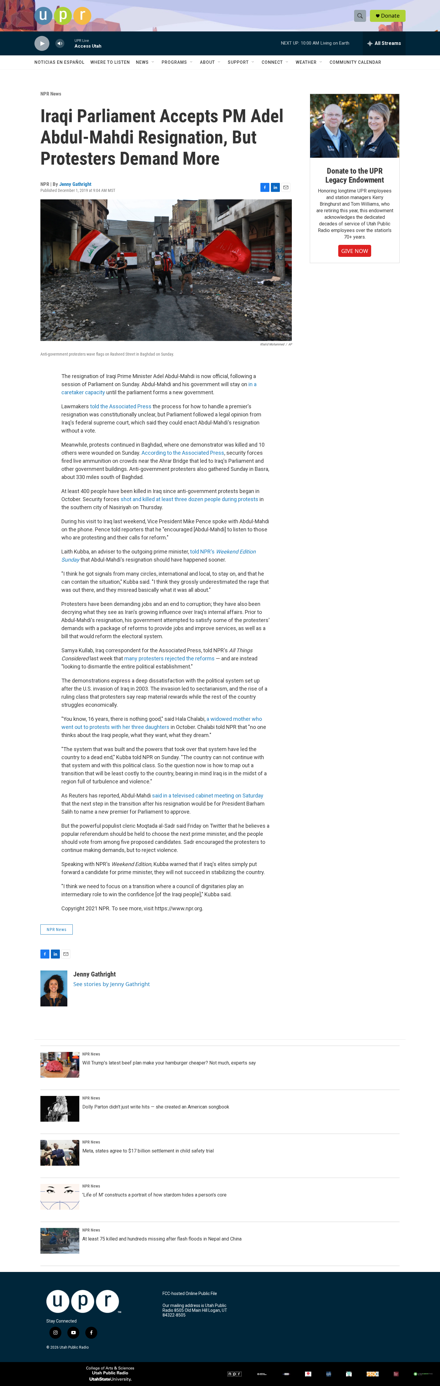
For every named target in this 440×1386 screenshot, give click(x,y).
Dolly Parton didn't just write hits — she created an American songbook (155, 1107)
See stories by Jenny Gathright (111, 984)
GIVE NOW (354, 250)
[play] (42, 43)
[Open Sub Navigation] (153, 62)
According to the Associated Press (183, 453)
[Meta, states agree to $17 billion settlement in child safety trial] (59, 1153)
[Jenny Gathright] (53, 988)
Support (238, 62)
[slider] (69, 43)
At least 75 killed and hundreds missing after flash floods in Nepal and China (162, 1239)
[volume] (60, 43)
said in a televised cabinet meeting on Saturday (207, 795)
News (142, 62)
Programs (174, 62)
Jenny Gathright (75, 184)
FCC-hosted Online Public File (190, 1293)
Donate (390, 16)
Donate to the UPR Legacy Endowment (354, 175)
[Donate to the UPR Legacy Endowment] (354, 126)
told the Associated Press (120, 406)
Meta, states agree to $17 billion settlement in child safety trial (148, 1151)
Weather (306, 62)
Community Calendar (355, 62)
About (207, 62)
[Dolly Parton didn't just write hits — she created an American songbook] (59, 1109)
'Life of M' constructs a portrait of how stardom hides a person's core (154, 1195)
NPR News (50, 94)
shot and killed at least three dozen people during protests (189, 499)
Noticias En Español (59, 62)
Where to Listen (110, 62)
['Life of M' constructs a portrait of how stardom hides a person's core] (59, 1197)
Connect (272, 62)
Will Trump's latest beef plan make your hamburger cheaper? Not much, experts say (169, 1063)
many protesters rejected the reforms (169, 658)
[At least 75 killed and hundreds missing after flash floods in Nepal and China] (59, 1241)
